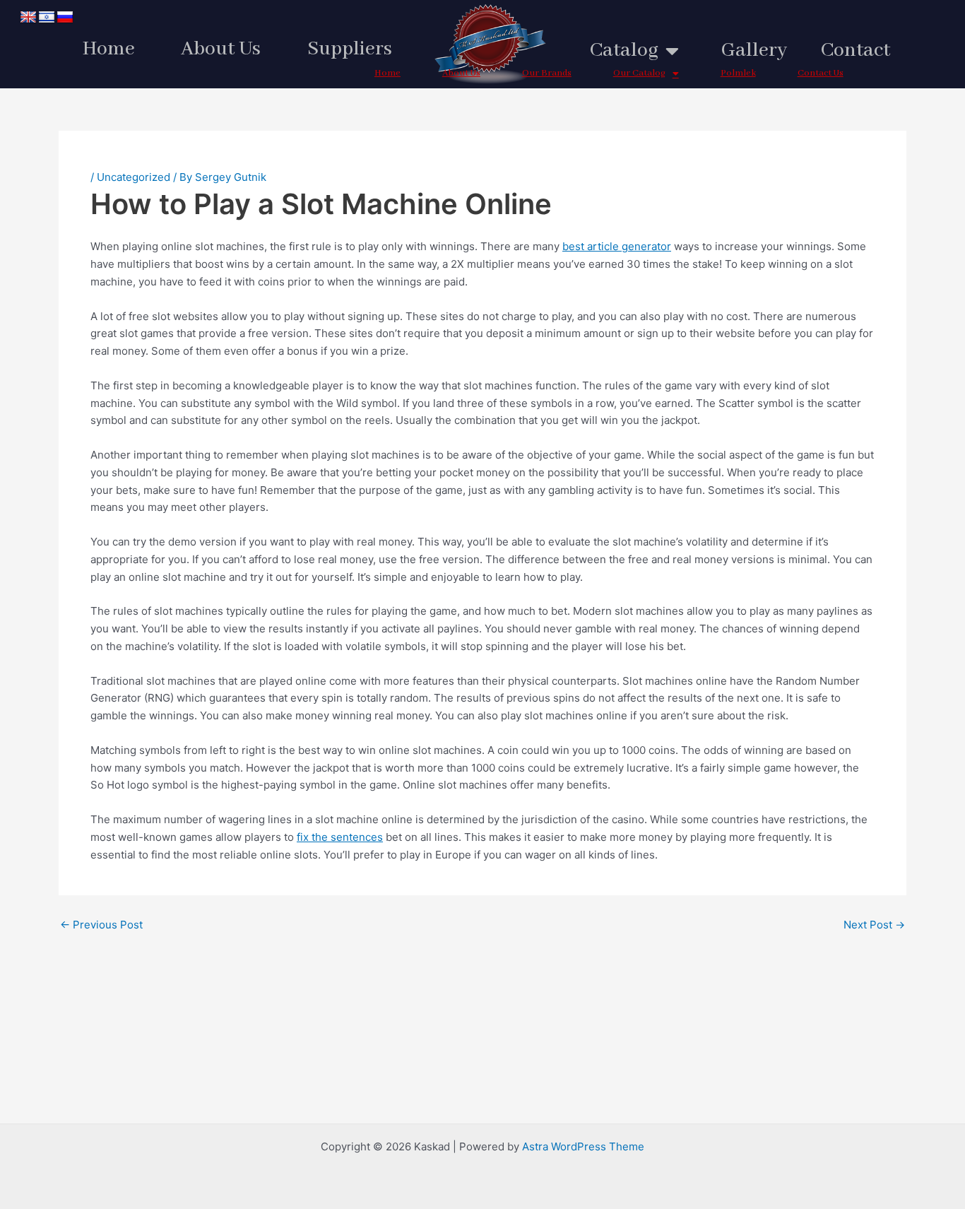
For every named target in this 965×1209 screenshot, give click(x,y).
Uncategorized (133, 177)
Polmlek (738, 73)
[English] (28, 18)
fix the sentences (340, 837)
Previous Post (101, 924)
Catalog (624, 50)
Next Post (874, 924)
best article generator (616, 246)
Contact (855, 50)
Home (109, 49)
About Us (221, 49)
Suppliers (349, 49)
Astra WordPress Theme (583, 1146)
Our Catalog (639, 73)
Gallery (754, 50)
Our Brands (547, 73)
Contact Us (820, 73)
